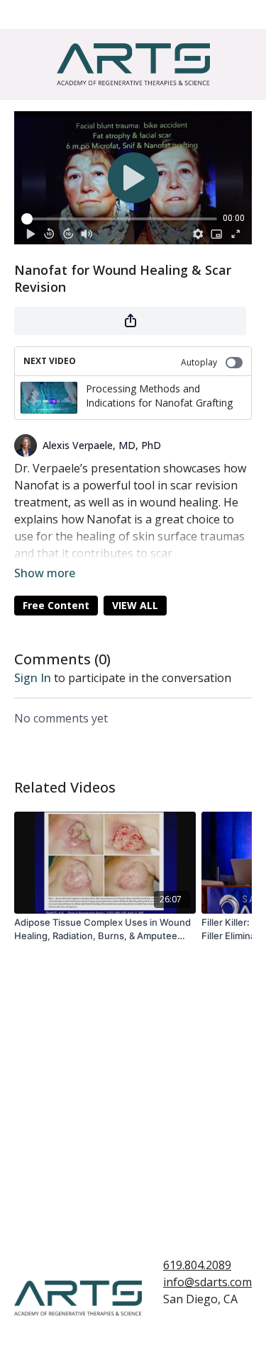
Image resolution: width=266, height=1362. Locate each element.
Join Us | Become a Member (115, 14)
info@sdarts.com (207, 1282)
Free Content (56, 605)
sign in (32, 678)
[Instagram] (204, 1330)
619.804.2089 (197, 1265)
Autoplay (199, 362)
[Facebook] (172, 1330)
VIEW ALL (135, 605)
